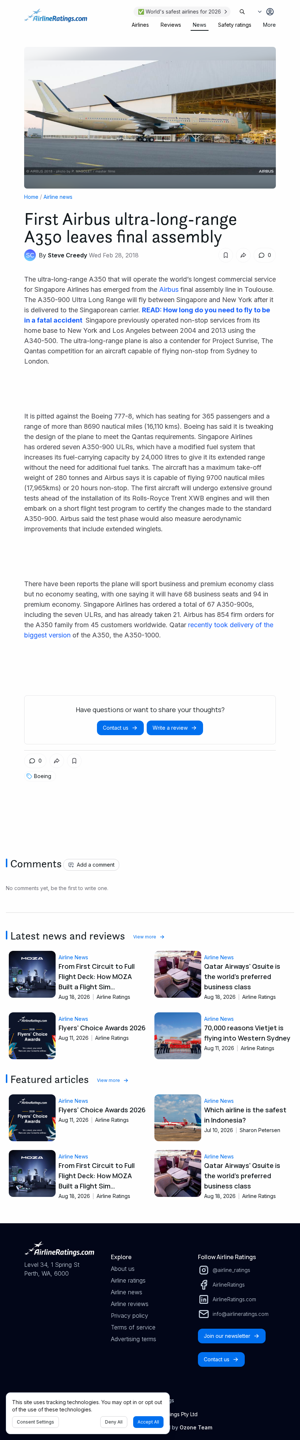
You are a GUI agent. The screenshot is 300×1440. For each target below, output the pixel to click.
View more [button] (144, 936)
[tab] (140, 25)
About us (123, 1268)
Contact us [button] (115, 728)
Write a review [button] (170, 728)
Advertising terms (133, 1339)
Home (31, 197)
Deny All (114, 1422)
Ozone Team (196, 1427)
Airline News (73, 957)
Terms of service (133, 1327)
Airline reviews (130, 1303)
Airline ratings (128, 1280)
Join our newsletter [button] (227, 1336)
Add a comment (96, 865)
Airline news (58, 197)
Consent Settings (35, 1422)
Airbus (169, 289)
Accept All (148, 1422)
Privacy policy (129, 1315)
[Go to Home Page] (55, 19)
